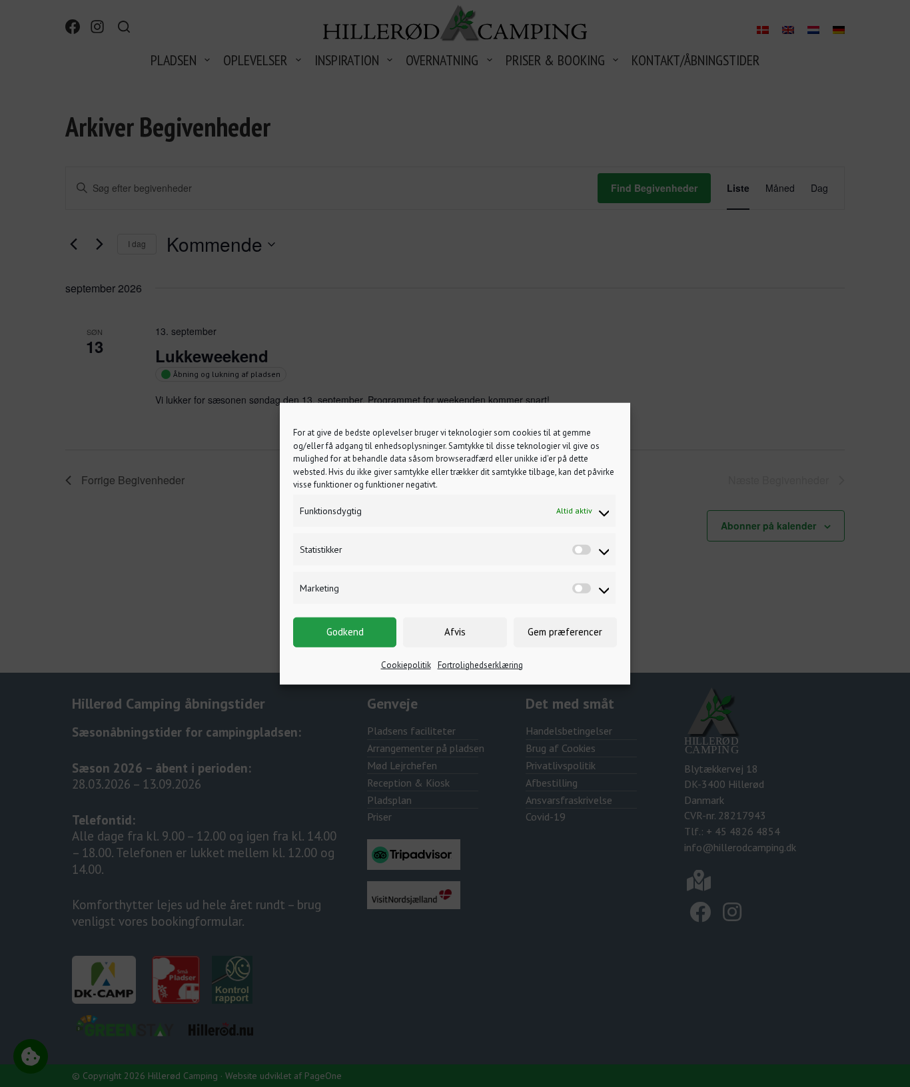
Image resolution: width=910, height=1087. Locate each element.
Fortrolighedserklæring (480, 664)
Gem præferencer (565, 631)
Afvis (455, 631)
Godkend (345, 631)
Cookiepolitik (406, 664)
